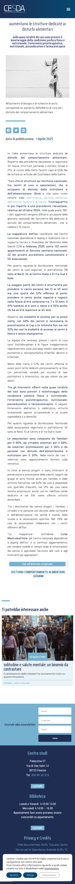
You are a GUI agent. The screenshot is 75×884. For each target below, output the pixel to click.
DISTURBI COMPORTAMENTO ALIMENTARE (38, 572)
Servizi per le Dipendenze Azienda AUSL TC (42, 849)
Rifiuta (30, 875)
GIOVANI (38, 576)
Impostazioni (49, 875)
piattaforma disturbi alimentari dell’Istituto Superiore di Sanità (37, 200)
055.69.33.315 (40, 775)
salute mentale (22, 683)
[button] (68, 9)
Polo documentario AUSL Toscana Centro (43, 845)
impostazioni (51, 868)
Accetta (14, 875)
